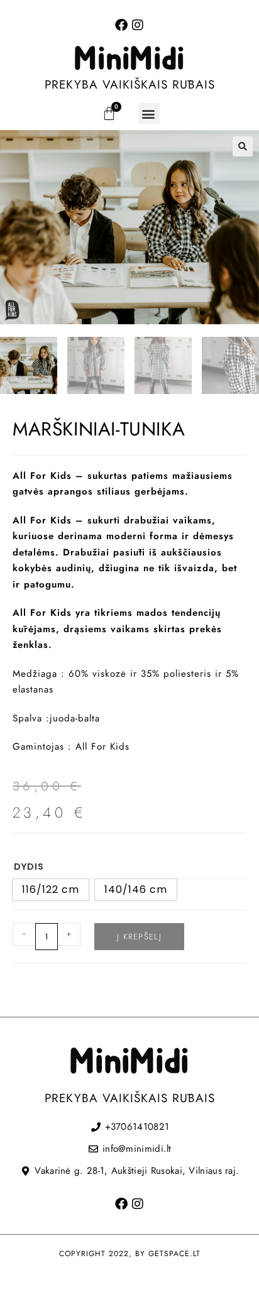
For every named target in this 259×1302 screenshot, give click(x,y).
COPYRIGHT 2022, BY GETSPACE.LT (130, 1253)
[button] (149, 113)
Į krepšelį (139, 937)
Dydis (29, 866)
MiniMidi (129, 59)
